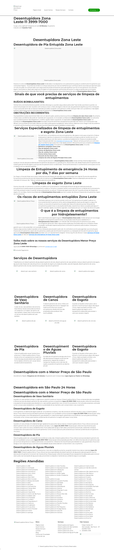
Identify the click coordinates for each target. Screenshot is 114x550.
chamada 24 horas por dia (64, 141)
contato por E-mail (51, 246)
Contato (70, 10)
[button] (0, 549)
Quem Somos (48, 10)
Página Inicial (37, 10)
